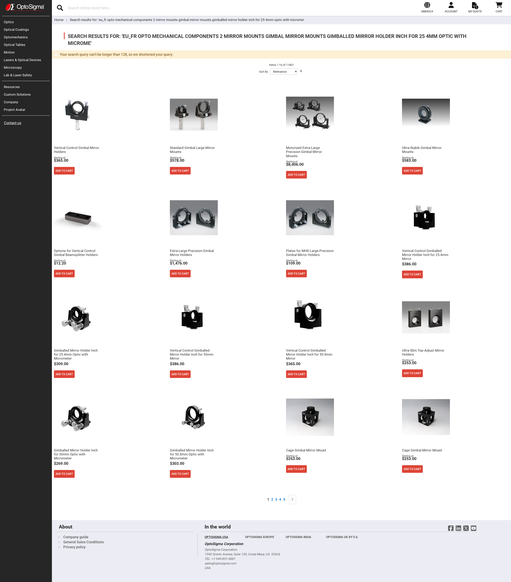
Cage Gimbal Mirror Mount (306, 450)
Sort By (263, 71)
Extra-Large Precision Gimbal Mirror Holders (192, 253)
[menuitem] (27, 22)
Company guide (75, 537)
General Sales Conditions (83, 542)
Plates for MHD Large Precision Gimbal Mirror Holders (310, 253)
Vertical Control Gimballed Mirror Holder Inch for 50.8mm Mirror (309, 354)
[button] (427, 7)
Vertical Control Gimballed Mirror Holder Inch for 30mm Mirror (191, 354)
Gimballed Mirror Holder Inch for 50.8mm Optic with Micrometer (192, 454)
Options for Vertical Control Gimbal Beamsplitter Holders (76, 253)
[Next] (292, 499)
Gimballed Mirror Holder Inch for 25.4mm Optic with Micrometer (76, 354)
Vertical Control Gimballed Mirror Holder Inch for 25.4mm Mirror (425, 255)
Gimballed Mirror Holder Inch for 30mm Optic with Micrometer (76, 454)
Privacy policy (74, 547)
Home (59, 20)
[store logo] (25, 7)
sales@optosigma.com (220, 563)
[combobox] (125, 8)
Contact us (12, 123)
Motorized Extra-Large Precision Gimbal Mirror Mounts (304, 152)
